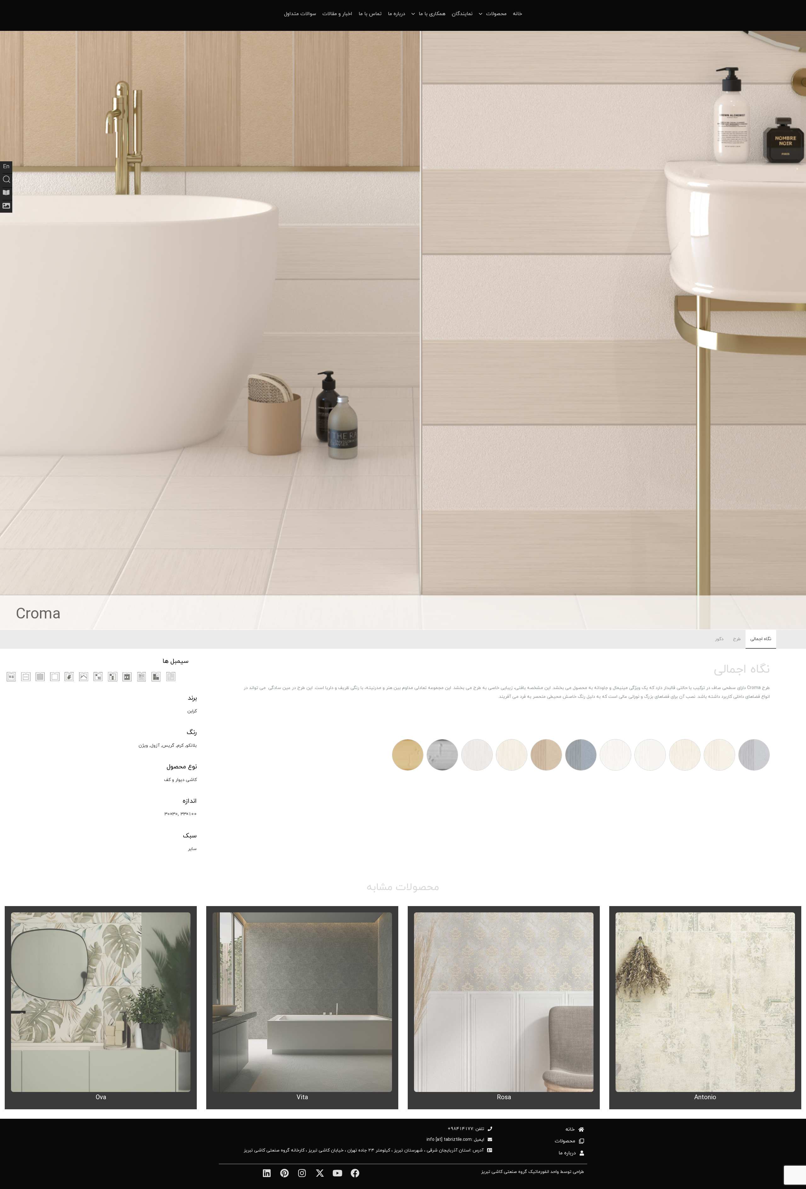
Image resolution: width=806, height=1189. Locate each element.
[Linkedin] (266, 1173)
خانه (517, 13)
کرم (180, 745)
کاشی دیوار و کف (180, 780)
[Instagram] (302, 1173)
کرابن (192, 711)
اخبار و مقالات (337, 13)
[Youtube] (337, 1173)
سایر (192, 849)
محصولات (565, 1141)
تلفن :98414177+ (466, 1129)
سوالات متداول (300, 13)
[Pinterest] (284, 1173)
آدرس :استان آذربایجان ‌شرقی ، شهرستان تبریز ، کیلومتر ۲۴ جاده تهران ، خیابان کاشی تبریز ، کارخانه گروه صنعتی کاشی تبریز (364, 1150)
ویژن (143, 745)
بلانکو (191, 745)
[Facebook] (355, 1173)
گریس (168, 745)
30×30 (171, 814)
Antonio (705, 1097)
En (6, 166)
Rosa (504, 1097)
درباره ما (396, 13)
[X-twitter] (320, 1173)
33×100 (188, 814)
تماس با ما (370, 13)
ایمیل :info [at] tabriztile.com (455, 1139)
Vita (302, 1097)
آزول (155, 745)
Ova (101, 1097)
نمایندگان (462, 13)
